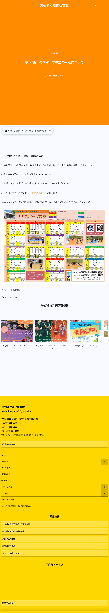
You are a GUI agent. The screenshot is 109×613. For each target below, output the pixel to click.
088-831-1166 (11, 423)
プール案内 (5, 468)
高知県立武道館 (8, 539)
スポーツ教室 (6, 487)
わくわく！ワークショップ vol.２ (17, 346)
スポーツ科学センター (11, 553)
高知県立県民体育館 (54, 5)
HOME (4, 455)
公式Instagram (8, 444)
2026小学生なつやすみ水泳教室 (85, 346)
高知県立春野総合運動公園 (13, 531)
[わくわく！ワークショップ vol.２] (17, 331)
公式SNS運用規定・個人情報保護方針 (16, 506)
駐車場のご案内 (8, 603)
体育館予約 (5, 481)
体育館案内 (5, 474)
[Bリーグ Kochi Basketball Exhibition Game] (51, 331)
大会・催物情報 (7, 500)
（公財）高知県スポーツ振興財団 (16, 524)
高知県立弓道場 (8, 546)
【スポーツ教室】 (35, 193)
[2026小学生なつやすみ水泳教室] (85, 331)
